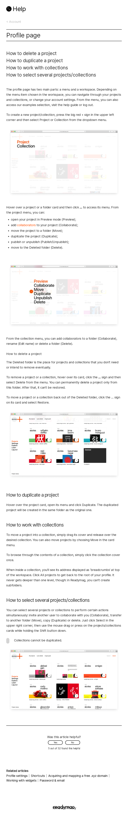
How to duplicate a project (34, 60)
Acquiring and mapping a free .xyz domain (78, 776)
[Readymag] (64, 807)
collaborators (26, 225)
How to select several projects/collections (51, 75)
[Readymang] (9, 9)
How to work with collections (37, 67)
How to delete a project (31, 53)
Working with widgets (21, 780)
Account (15, 22)
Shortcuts (38, 776)
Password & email (52, 780)
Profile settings (16, 776)
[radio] (55, 742)
